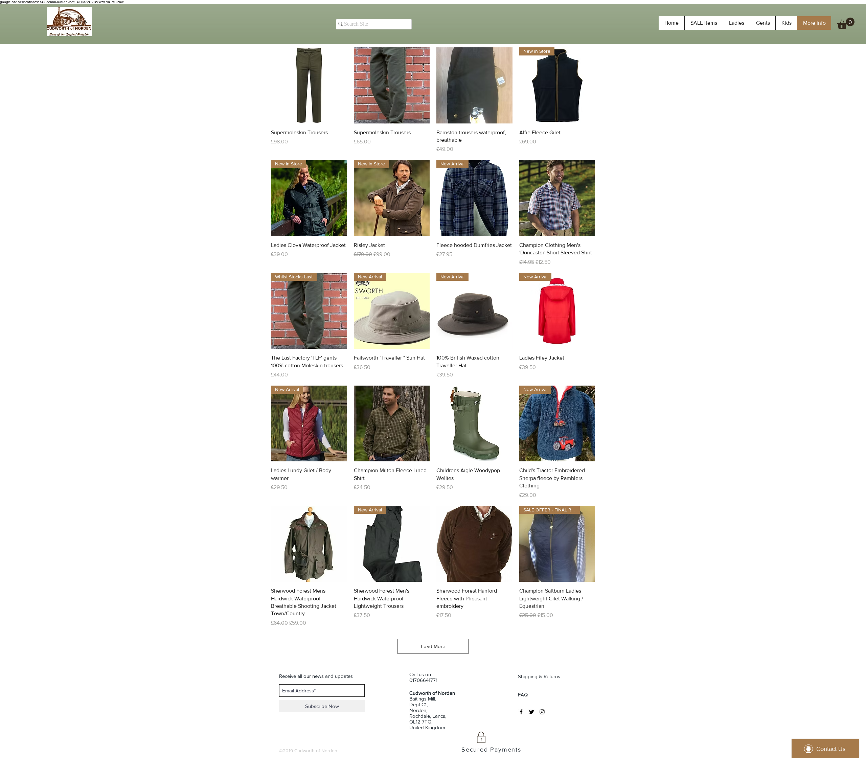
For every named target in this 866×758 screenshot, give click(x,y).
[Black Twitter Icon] (531, 712)
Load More (433, 646)
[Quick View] (309, 85)
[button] (845, 23)
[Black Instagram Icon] (542, 712)
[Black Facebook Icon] (521, 712)
